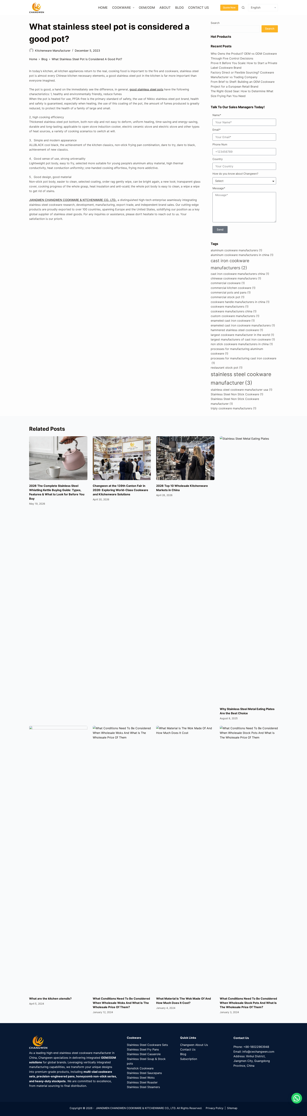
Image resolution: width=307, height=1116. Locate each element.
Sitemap (232, 1108)
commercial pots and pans (231, 292)
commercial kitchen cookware (233, 288)
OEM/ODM (147, 7)
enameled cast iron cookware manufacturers (243, 325)
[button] (296, 1098)
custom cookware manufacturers (235, 316)
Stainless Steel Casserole (144, 1054)
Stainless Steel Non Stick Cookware (237, 394)
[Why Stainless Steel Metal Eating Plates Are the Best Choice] (249, 569)
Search (215, 23)
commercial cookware (228, 283)
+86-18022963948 (256, 1047)
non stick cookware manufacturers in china (242, 344)
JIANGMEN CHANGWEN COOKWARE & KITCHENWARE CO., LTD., (73, 200)
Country (217, 159)
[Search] (243, 7)
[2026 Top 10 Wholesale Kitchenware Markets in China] (185, 458)
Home (103, 7)
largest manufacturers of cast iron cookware (243, 339)
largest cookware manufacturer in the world (242, 335)
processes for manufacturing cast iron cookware (243, 361)
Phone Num (219, 144)
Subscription (188, 1059)
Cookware (121, 7)
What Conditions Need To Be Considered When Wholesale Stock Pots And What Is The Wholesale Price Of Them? (248, 1003)
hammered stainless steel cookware (237, 330)
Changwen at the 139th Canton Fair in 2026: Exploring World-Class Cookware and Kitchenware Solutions (120, 490)
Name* (216, 115)
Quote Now (229, 7)
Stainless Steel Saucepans (144, 1073)
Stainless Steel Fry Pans (143, 1049)
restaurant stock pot (227, 367)
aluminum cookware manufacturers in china (242, 255)
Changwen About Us (194, 1045)
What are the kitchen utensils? (50, 998)
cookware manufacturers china (234, 311)
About (165, 7)
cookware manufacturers (230, 306)
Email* (216, 129)
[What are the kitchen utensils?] (58, 859)
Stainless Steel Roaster (142, 1082)
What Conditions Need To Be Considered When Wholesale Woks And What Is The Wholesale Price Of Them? (121, 1003)
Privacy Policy (214, 1108)
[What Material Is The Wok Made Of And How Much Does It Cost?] (185, 859)
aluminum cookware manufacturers (236, 250)
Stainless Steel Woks (141, 1077)
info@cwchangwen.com (258, 1051)
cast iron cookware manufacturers (230, 264)
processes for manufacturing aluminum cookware (237, 351)
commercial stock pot (227, 297)
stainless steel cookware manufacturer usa (241, 389)
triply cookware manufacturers (233, 408)
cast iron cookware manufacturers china (240, 274)
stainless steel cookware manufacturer (241, 378)
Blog (179, 7)
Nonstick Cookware (140, 1068)
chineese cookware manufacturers (236, 278)
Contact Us (198, 7)
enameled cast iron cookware (233, 320)
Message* (218, 188)
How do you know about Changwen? (235, 173)
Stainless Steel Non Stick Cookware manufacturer (235, 401)
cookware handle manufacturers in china (240, 302)
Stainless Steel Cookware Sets (147, 1045)
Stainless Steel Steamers (143, 1087)
